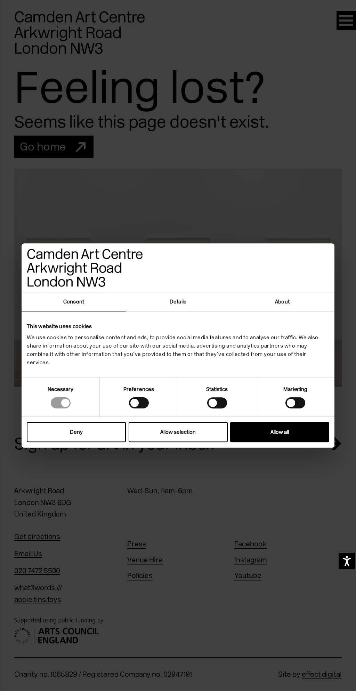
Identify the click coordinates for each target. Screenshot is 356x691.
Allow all (279, 432)
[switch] (139, 402)
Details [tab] (178, 302)
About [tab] (282, 302)
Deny (76, 432)
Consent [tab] (73, 302)
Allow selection (178, 432)
